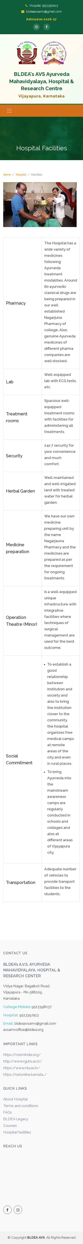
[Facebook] (46, 27)
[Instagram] (36, 27)
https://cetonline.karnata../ (25, 1074)
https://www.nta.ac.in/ (21, 1068)
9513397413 (50, 5)
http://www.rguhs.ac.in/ (22, 1061)
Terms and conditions (20, 1106)
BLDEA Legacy (15, 1119)
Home (7, 174)
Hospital (21, 174)
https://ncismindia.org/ (22, 1054)
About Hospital (15, 1099)
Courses (10, 1125)
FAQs (7, 1112)
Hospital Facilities (17, 1132)
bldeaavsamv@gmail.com (44, 11)
